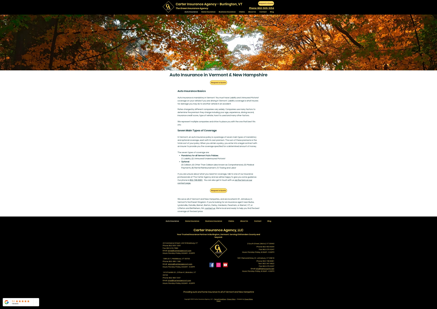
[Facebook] (211, 265)
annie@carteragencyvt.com (179, 251)
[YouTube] (225, 265)
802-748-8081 (196, 180)
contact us (210, 208)
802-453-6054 (268, 247)
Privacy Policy (231, 299)
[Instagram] (218, 265)
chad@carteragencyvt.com (179, 280)
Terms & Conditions (220, 299)
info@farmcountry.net (265, 269)
